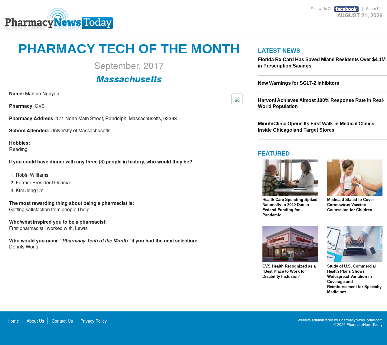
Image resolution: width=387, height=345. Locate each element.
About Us (35, 321)
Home (13, 321)
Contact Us (62, 321)
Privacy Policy (93, 321)
